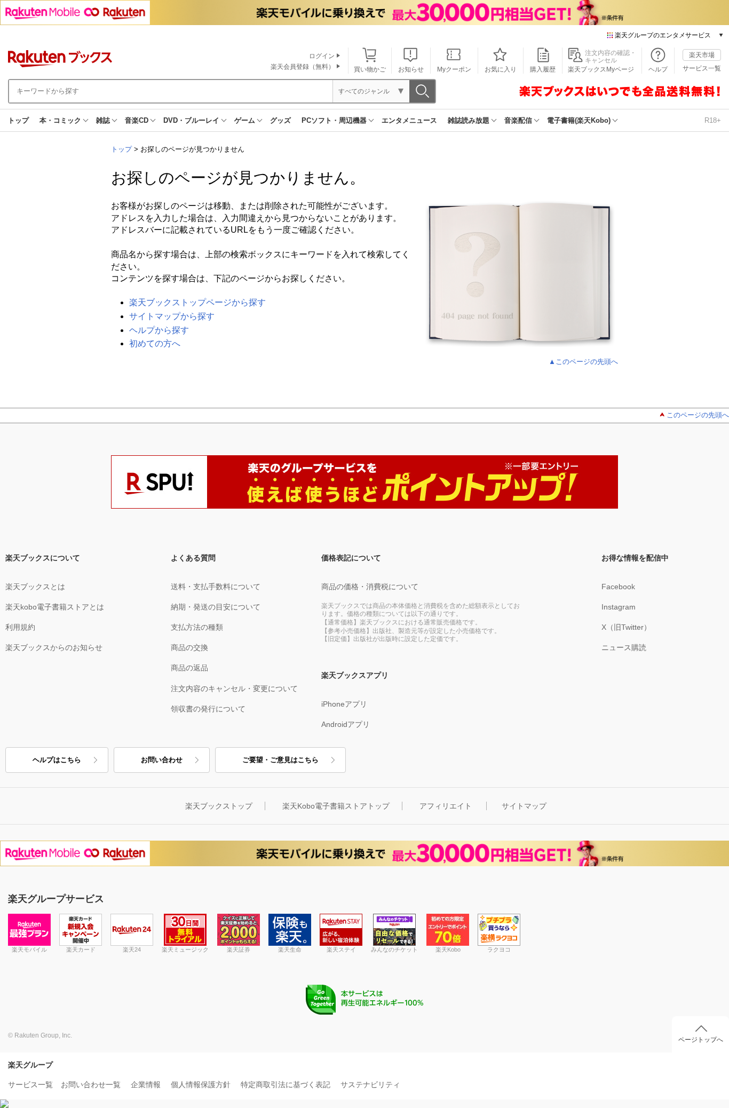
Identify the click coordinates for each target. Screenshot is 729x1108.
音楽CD (136, 120)
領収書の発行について (208, 709)
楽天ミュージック (185, 949)
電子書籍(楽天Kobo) (579, 120)
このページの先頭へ (698, 415)
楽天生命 (290, 949)
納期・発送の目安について (215, 607)
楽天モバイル (29, 949)
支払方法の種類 (197, 627)
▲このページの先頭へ (583, 362)
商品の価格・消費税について (369, 586)
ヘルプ (658, 69)
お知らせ (411, 69)
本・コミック (60, 120)
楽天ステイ (341, 949)
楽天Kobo (448, 949)
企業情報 (146, 1084)
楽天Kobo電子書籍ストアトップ (336, 806)
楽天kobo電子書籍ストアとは (54, 607)
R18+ (712, 120)
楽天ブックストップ (218, 806)
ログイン (322, 56)
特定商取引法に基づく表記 (285, 1084)
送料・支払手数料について (215, 586)
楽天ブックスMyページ (601, 69)
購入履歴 (543, 69)
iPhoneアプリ (344, 704)
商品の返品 (189, 667)
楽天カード (81, 949)
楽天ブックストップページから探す (197, 302)
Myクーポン (454, 69)
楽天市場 (702, 55)
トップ (18, 120)
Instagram (618, 607)
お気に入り (501, 69)
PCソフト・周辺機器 (334, 120)
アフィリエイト (445, 806)
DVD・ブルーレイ (191, 120)
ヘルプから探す (159, 330)
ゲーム (244, 120)
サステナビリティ (370, 1084)
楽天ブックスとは (35, 586)
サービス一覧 (702, 68)
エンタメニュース (409, 120)
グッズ (280, 120)
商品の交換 (189, 647)
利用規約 (20, 627)
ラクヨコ (499, 949)
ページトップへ (700, 1039)
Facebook (618, 586)
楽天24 (132, 949)
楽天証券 (238, 949)
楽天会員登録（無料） (303, 67)
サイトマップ (524, 806)
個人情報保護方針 (201, 1084)
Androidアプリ (345, 724)
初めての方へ (154, 343)
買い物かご (370, 69)
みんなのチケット (394, 949)
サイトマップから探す (172, 316)
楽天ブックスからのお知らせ (53, 647)
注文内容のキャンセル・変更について (234, 688)
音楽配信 (518, 120)
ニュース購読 (623, 647)
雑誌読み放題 (468, 120)
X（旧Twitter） (626, 627)
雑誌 (103, 120)
